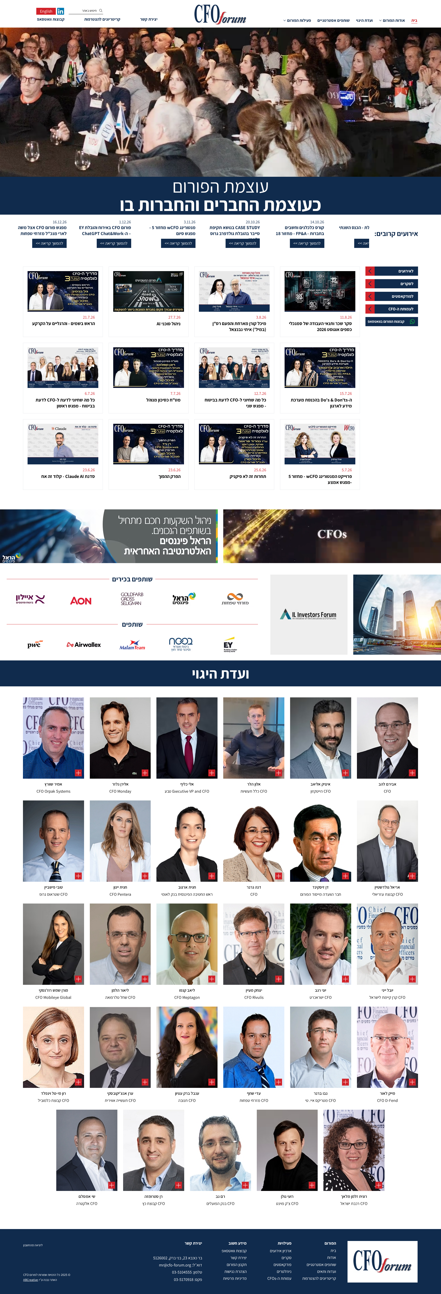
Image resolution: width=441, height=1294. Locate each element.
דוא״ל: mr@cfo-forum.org (180, 1265)
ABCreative (30, 1280)
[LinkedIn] (60, 11)
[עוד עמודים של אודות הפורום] (380, 20)
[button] (331, 243)
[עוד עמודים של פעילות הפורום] (284, 20)
